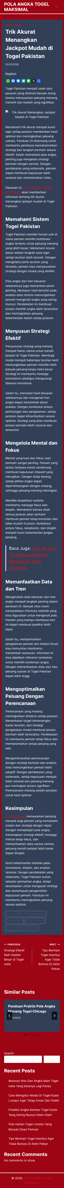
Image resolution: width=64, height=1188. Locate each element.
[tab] (25, 1035)
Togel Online (14, 920)
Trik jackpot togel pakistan (22, 927)
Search (9, 1053)
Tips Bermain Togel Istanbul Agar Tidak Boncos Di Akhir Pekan (49, 956)
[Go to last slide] (9, 1016)
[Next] (54, 1016)
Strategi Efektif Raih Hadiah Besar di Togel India (14, 954)
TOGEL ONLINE (13, 25)
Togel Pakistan (15, 816)
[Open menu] (57, 6)
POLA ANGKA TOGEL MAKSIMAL (26, 913)
